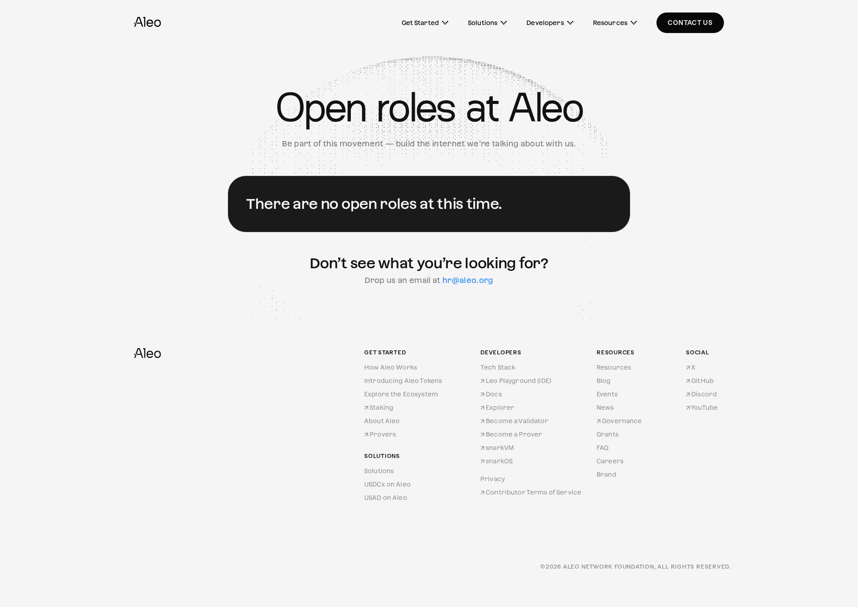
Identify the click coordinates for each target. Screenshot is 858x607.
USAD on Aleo (385, 497)
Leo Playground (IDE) (518, 380)
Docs (494, 394)
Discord (704, 394)
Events (607, 394)
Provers (383, 434)
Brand (606, 474)
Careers (610, 461)
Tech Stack (497, 367)
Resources (610, 22)
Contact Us (690, 22)
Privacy (492, 478)
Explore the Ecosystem (401, 394)
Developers (545, 22)
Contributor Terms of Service (533, 492)
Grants (607, 434)
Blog (604, 380)
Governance (622, 420)
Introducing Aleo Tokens (403, 380)
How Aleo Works (390, 367)
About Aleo (382, 420)
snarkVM (500, 447)
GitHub (702, 380)
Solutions (482, 22)
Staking (381, 407)
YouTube (704, 407)
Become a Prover (514, 434)
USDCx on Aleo (387, 484)
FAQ (603, 447)
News (605, 407)
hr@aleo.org (467, 280)
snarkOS (499, 461)
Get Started (420, 22)
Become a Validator (517, 420)
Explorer (500, 407)
